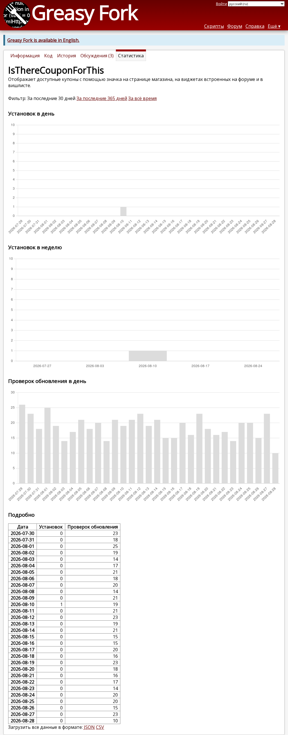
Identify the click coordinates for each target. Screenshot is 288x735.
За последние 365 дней (101, 98)
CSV (100, 727)
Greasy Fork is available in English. (43, 40)
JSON (89, 727)
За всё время (142, 98)
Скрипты (214, 26)
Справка (255, 26)
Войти (221, 3)
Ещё (272, 26)
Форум (234, 26)
